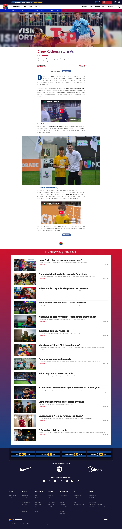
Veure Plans (108, 2)
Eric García (24, 509)
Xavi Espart (24, 500)
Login (98, 2)
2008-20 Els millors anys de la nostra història (97, 499)
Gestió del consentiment (92, 523)
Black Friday (62, 511)
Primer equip (84, 6)
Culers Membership (64, 495)
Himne (75, 502)
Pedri (36, 497)
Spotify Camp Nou (77, 495)
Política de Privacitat (52, 523)
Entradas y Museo (63, 500)
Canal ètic (76, 497)
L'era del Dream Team (93, 502)
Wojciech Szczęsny (12, 495)
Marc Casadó (38, 502)
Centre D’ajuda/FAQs (82, 523)
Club (91, 6)
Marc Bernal (37, 509)
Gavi (36, 495)
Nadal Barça (62, 513)
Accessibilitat (64, 523)
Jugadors (52, 10)
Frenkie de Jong (38, 504)
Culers (30, 6)
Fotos (58, 10)
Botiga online (62, 504)
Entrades (29, 10)
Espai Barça (97, 6)
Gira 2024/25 (79, 78)
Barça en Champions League (95, 509)
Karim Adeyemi (51, 504)
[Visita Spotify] (59, 469)
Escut (75, 500)
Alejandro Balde (25, 495)
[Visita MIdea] (94, 469)
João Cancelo (24, 511)
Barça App (62, 502)
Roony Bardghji (51, 500)
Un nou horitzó (92, 495)
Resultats (36, 10)
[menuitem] (119, 1)
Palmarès (65, 10)
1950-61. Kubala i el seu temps (95, 504)
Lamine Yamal (51, 495)
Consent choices (101, 523)
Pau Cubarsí (24, 497)
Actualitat (14, 10)
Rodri (36, 511)
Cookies (59, 523)
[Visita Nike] (26, 469)
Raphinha (50, 497)
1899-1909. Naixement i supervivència (97, 506)
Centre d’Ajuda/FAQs (64, 506)
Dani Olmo (37, 506)
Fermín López (38, 500)
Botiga (25, 6)
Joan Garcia (11, 497)
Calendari (22, 10)
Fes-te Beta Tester (63, 509)
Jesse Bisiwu (50, 506)
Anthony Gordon (51, 502)
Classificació (44, 10)
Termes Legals (44, 523)
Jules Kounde (24, 506)
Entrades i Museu (16, 6)
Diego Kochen (47, 90)
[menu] (119, 2)
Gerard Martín (24, 504)
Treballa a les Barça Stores (79, 504)
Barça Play (37, 6)
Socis (103, 6)
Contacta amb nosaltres (72, 523)
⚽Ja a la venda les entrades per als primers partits (27, 2)
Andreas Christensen (26, 502)
